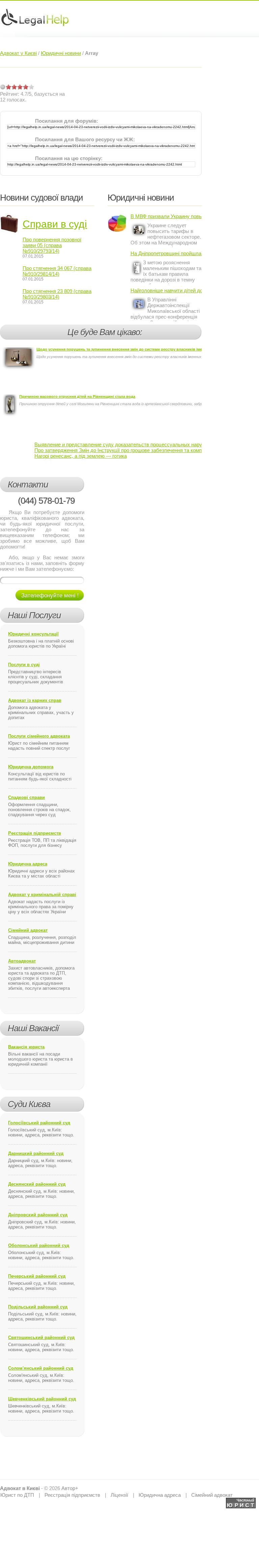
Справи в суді (55, 224)
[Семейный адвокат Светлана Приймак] (241, 1501)
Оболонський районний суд (38, 1245)
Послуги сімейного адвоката (39, 736)
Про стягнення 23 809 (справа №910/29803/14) (57, 294)
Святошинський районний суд (41, 1337)
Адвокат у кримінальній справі (42, 894)
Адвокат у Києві (18, 53)
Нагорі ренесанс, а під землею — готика (80, 456)
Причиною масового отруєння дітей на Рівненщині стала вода (77, 396)
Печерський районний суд (36, 1276)
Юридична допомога (30, 766)
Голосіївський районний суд (39, 1122)
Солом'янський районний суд (40, 1368)
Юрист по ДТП (17, 1495)
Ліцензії (119, 1495)
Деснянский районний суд (36, 1184)
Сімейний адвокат (28, 930)
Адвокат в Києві (20, 1488)
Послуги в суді (24, 664)
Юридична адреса (27, 863)
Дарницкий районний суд (35, 1153)
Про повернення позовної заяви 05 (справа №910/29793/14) (52, 245)
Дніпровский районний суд (37, 1214)
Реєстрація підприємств (34, 833)
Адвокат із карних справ (34, 700)
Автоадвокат (22, 960)
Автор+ (69, 1488)
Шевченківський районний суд (42, 1398)
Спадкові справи (26, 797)
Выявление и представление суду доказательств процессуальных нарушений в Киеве (135, 444)
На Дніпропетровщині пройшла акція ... (166, 253)
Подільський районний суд (37, 1306)
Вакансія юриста (26, 1046)
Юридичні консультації (33, 633)
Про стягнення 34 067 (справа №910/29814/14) (57, 271)
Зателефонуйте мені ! (50, 595)
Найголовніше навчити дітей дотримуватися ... (166, 290)
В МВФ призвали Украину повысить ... (166, 216)
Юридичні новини (61, 53)
